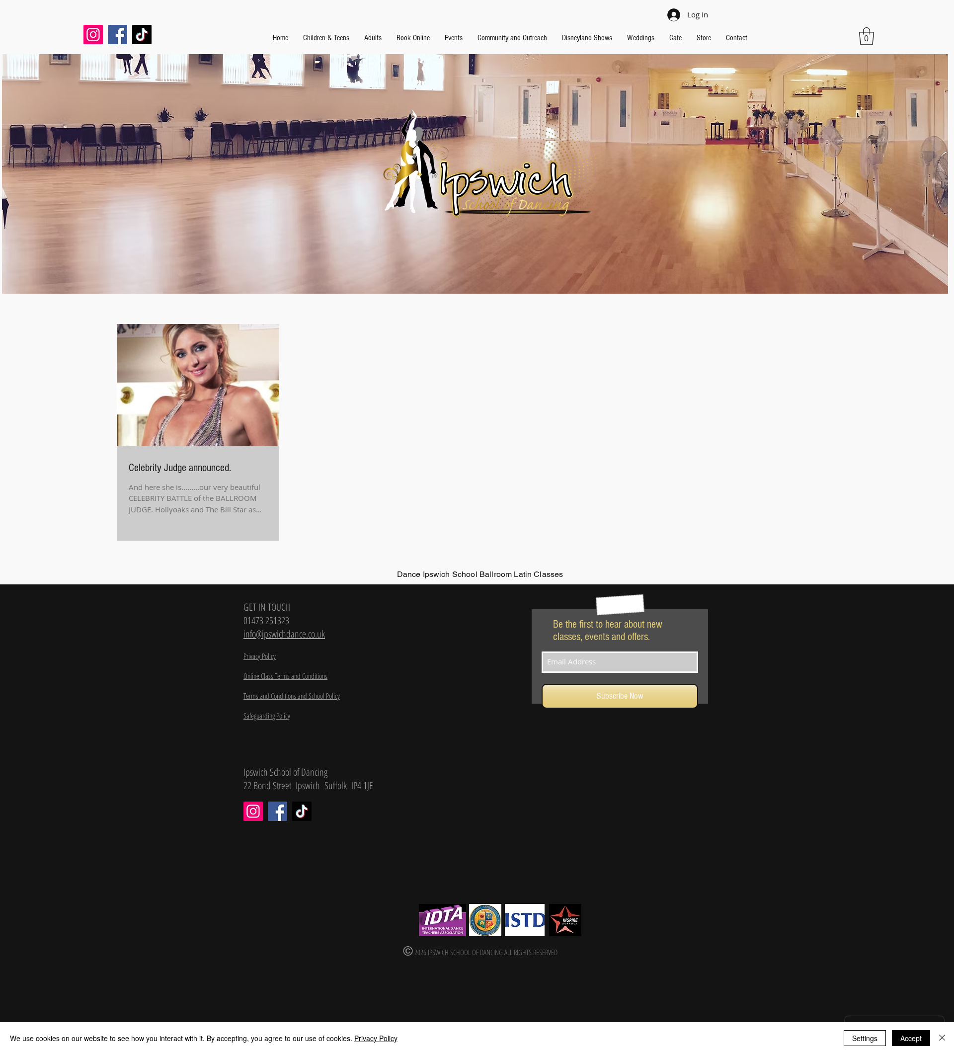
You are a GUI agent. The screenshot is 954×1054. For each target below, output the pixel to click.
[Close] (942, 1038)
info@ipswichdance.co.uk (284, 634)
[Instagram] (93, 34)
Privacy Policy (376, 1038)
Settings (864, 1038)
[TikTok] (142, 34)
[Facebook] (117, 34)
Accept (911, 1038)
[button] (866, 36)
